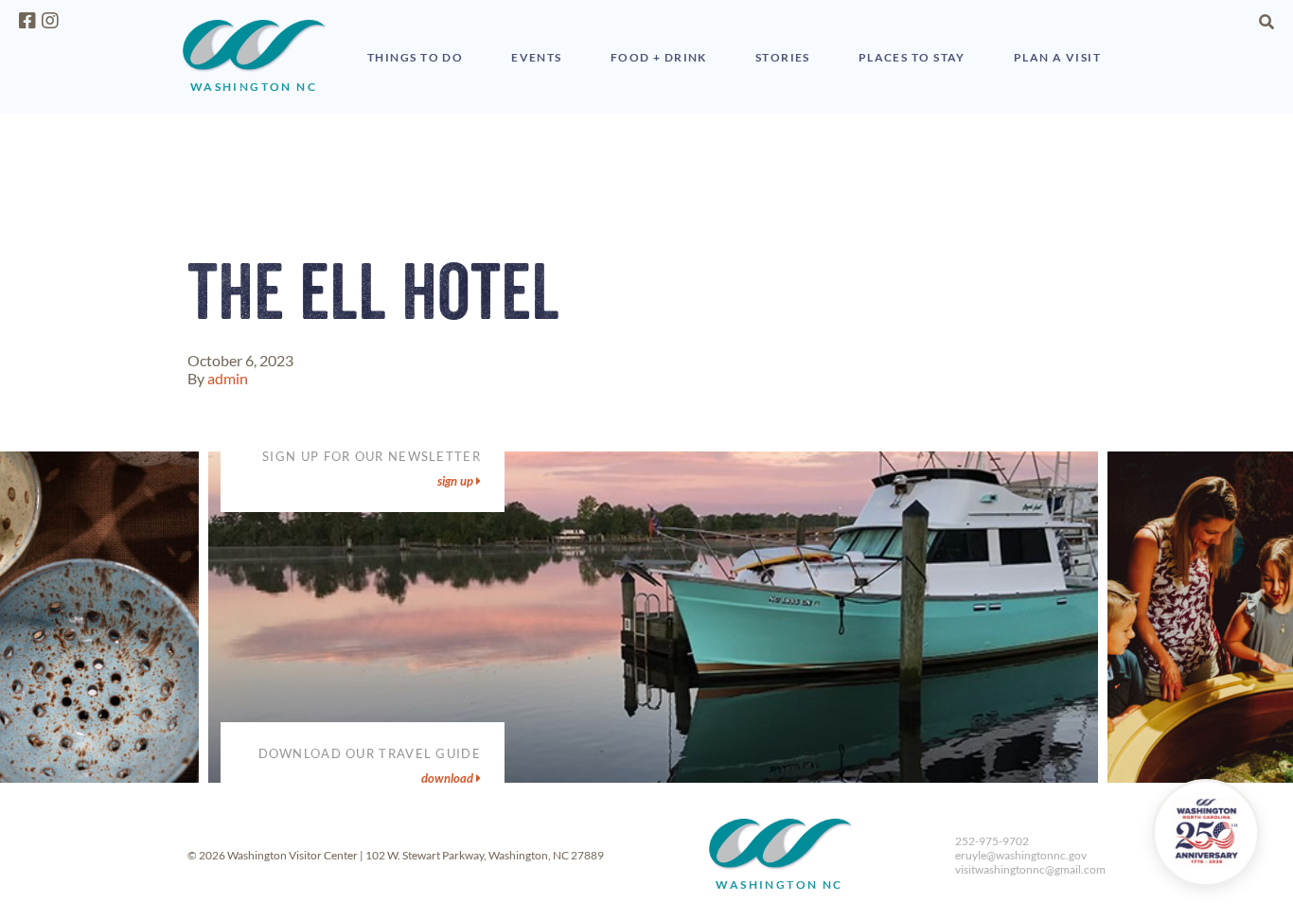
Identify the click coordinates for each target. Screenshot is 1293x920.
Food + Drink (659, 57)
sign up (456, 480)
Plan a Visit (1057, 57)
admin (227, 378)
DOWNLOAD (448, 778)
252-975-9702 (992, 841)
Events (536, 57)
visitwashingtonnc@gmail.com (1030, 869)
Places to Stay (912, 57)
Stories (782, 57)
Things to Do (415, 57)
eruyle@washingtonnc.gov (1021, 855)
